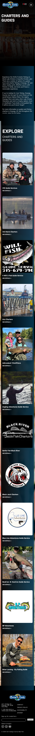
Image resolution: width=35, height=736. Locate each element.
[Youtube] (10, 726)
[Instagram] (6, 726)
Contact (20, 704)
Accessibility (22, 710)
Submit (30, 719)
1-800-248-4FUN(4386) (8, 710)
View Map (4, 706)
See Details (6, 190)
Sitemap (20, 713)
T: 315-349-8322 (6, 709)
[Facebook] (2, 726)
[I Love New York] (25, 4)
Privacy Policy (22, 707)
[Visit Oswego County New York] (10, 5)
